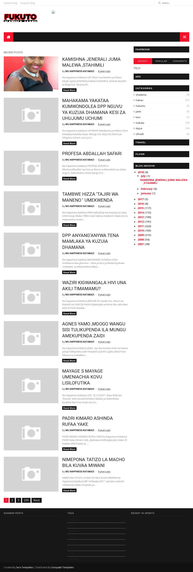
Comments (180, 61)
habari (139, 100)
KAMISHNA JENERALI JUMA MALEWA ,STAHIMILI (164, 181)
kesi (138, 117)
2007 (141, 244)
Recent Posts (13, 52)
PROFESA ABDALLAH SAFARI (92, 153)
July (143, 176)
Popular (161, 61)
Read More (69, 90)
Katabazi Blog (10, 3)
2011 (141, 226)
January (146, 193)
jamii (138, 111)
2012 (141, 221)
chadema (141, 94)
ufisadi (140, 134)
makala (140, 123)
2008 (141, 239)
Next (36, 500)
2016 (141, 203)
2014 (141, 212)
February (147, 189)
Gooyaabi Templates (62, 567)
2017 (141, 199)
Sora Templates (24, 567)
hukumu (140, 106)
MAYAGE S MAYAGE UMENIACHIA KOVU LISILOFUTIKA (82, 377)
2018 (141, 172)
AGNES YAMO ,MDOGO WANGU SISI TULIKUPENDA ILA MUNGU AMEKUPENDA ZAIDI (94, 329)
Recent (143, 61)
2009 (141, 235)
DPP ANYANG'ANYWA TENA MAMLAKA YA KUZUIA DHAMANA (90, 241)
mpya (139, 128)
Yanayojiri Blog (27, 3)
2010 (141, 230)
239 (26, 500)
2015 (141, 208)
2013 (141, 217)
